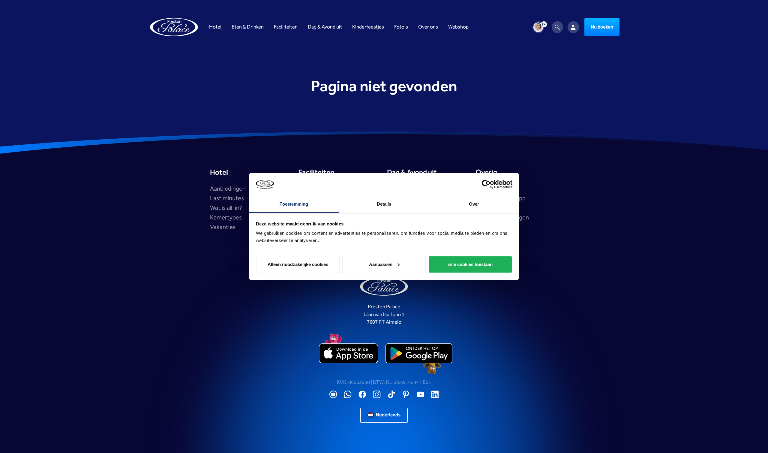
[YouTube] (420, 395)
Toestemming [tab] (294, 204)
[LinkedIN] (435, 395)
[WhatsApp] (348, 395)
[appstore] (349, 353)
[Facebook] (362, 395)
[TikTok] (391, 395)
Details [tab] (384, 204)
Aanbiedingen (228, 189)
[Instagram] (377, 395)
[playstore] (419, 353)
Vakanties (223, 227)
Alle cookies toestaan (470, 264)
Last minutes (227, 198)
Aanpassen (380, 264)
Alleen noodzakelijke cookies (298, 264)
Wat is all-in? (226, 208)
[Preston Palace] (174, 27)
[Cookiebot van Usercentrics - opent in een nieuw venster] (486, 184)
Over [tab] (474, 204)
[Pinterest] (406, 395)
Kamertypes (226, 217)
